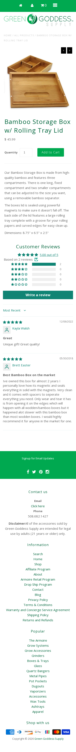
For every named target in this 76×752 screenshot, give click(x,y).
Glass (38, 666)
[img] (12, 322)
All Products (24, 35)
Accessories (38, 696)
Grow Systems (38, 645)
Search (38, 554)
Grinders (38, 655)
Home (8, 35)
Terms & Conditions (37, 605)
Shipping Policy (38, 615)
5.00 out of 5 (49, 255)
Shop (38, 564)
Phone (37, 511)
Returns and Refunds (38, 620)
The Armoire (38, 640)
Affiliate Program (38, 569)
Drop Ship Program (38, 584)
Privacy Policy (38, 600)
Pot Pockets (38, 681)
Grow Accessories (38, 650)
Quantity (11, 152)
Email (38, 501)
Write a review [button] (38, 295)
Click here (38, 506)
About (38, 574)
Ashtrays (37, 706)
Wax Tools (38, 701)
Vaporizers (38, 691)
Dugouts (38, 686)
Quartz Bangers (38, 671)
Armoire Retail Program (38, 579)
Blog (38, 594)
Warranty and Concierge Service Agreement (38, 610)
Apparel (37, 711)
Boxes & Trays (38, 661)
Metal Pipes (38, 676)
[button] (19, 264)
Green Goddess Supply (49, 739)
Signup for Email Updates (38, 458)
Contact (37, 589)
